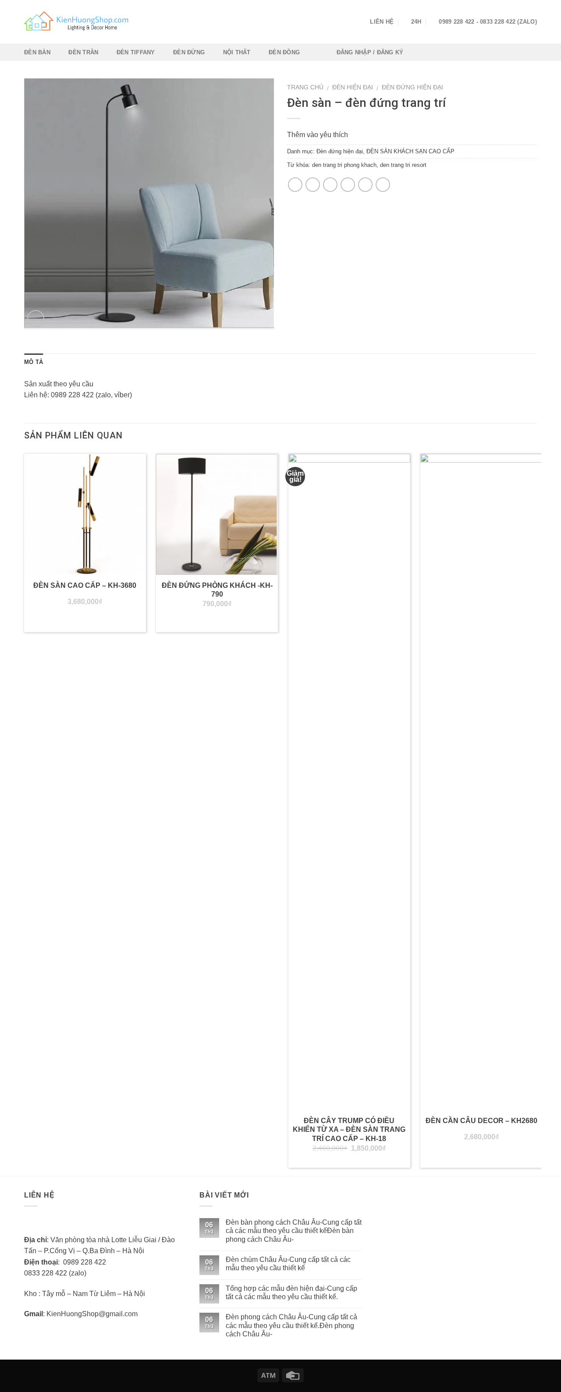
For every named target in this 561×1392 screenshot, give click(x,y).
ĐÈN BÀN (37, 52)
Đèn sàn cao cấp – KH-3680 (84, 585)
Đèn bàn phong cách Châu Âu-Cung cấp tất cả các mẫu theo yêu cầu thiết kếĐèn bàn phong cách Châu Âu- (294, 1231)
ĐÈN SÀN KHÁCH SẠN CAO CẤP (410, 151)
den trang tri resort (403, 165)
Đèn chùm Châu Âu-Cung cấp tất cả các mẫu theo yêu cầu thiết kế (288, 1264)
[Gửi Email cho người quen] (330, 184)
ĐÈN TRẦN (83, 52)
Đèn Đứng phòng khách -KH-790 (217, 590)
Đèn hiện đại (352, 87)
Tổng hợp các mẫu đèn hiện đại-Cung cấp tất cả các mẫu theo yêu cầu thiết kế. (291, 1292)
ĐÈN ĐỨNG (189, 52)
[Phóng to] (35, 318)
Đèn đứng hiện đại (412, 87)
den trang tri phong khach (344, 165)
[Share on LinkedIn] (383, 184)
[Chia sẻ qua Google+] (365, 184)
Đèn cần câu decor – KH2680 (481, 1120)
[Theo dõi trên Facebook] (345, 22)
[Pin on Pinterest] (348, 184)
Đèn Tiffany (136, 52)
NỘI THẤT (237, 52)
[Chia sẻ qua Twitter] (312, 184)
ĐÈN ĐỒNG (284, 52)
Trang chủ (305, 87)
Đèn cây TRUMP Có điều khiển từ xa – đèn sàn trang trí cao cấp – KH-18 (349, 1130)
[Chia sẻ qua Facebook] (295, 184)
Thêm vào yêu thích (317, 134)
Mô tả (33, 362)
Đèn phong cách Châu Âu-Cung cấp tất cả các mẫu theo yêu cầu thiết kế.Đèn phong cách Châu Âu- (291, 1325)
